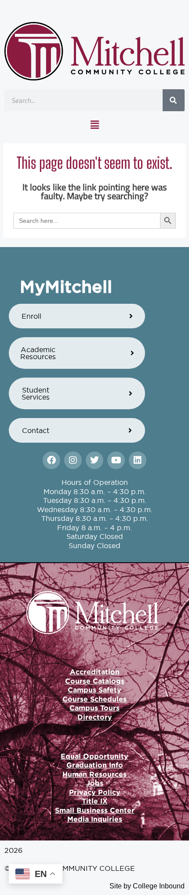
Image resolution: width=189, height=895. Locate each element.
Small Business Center (94, 810)
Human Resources (94, 774)
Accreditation (95, 672)
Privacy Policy (94, 792)
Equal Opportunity (94, 756)
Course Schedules (94, 699)
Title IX (95, 801)
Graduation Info (94, 765)
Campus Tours (94, 708)
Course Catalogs (94, 681)
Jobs (94, 783)
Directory (94, 717)
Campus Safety (94, 690)
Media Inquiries (94, 819)
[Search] (174, 100)
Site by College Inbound (147, 886)
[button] (94, 125)
